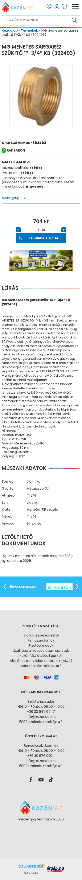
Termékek (29, 30)
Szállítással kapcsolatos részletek (41, 650)
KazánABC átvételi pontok (41, 655)
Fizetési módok (41, 645)
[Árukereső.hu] (41, 826)
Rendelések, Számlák (41, 745)
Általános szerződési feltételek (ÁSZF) (41, 660)
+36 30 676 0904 (41, 755)
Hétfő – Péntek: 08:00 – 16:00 (41, 706)
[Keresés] (74, 20)
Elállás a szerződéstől (41, 635)
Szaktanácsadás (41, 701)
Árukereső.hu (31, 873)
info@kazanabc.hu (41, 716)
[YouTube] (41, 780)
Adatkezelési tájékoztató (41, 665)
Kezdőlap (10, 30)
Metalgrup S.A (14, 197)
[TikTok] (51, 780)
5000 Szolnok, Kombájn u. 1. (41, 721)
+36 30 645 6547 (41, 711)
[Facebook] (30, 780)
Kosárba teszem (43, 237)
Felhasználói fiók (41, 640)
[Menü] (75, 7)
